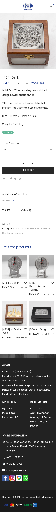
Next (53, 41)
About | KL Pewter (39, 413)
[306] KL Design (38, 329)
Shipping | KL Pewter (40, 417)
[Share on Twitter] (15, 179)
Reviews (8, 200)
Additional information (14, 194)
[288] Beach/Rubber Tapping (37, 286)
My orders (7, 408)
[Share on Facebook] (11, 179)
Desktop (19, 229)
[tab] (28, 195)
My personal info (10, 417)
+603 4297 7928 (14, 457)
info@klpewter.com (16, 470)
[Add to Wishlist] (5, 178)
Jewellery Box (32, 229)
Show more (6, 287)
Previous (3, 41)
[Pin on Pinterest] (20, 179)
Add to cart (28, 170)
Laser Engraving (11, 143)
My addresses (9, 413)
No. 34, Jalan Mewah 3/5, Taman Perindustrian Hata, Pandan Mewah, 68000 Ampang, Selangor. (29, 446)
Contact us (36, 408)
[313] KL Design (10, 283)
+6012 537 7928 (14, 464)
